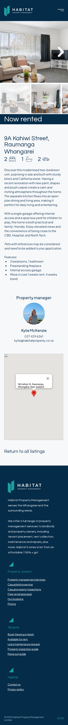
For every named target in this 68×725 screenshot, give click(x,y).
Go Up (60, 717)
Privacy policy (16, 689)
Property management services (26, 579)
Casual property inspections (24, 589)
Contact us (14, 684)
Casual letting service (20, 584)
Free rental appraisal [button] (20, 594)
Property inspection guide (23, 649)
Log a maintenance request (24, 644)
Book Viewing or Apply (21, 634)
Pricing (12, 603)
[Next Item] (61, 52)
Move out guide (17, 654)
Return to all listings (24, 451)
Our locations (15, 599)
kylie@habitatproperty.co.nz (33, 340)
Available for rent (18, 639)
